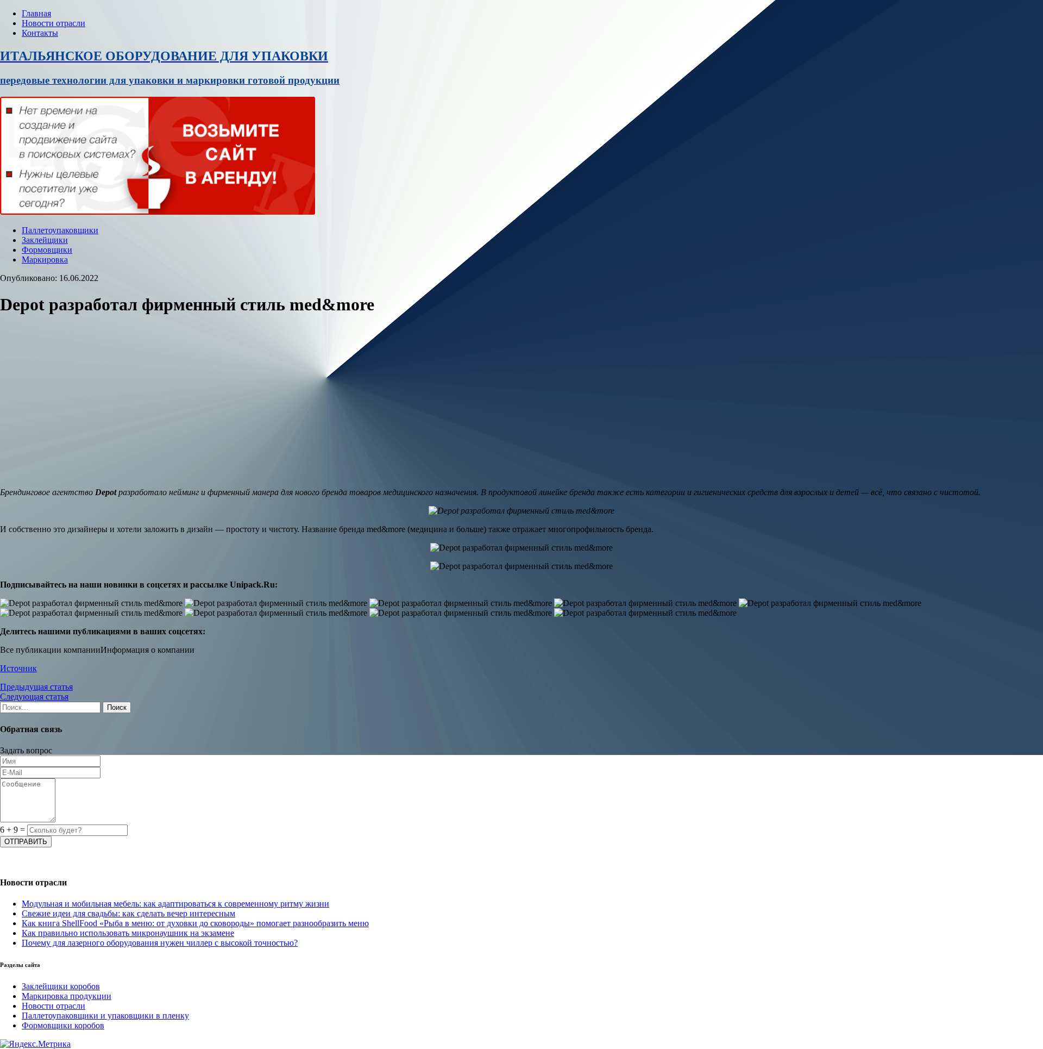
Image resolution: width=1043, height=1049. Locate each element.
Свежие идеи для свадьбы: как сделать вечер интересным (128, 913)
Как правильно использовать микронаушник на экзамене (128, 933)
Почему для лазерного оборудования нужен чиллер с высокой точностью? (160, 942)
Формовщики (47, 249)
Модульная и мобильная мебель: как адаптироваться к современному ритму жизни (175, 903)
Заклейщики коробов (61, 986)
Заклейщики (45, 240)
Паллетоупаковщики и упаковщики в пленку (105, 1015)
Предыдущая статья (36, 686)
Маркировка (45, 259)
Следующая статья (34, 696)
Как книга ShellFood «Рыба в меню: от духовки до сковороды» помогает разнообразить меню (195, 923)
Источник (18, 668)
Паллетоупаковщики (60, 230)
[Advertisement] (326, 403)
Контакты (40, 33)
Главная (36, 13)
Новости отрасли (53, 23)
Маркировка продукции (66, 996)
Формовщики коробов (63, 1025)
